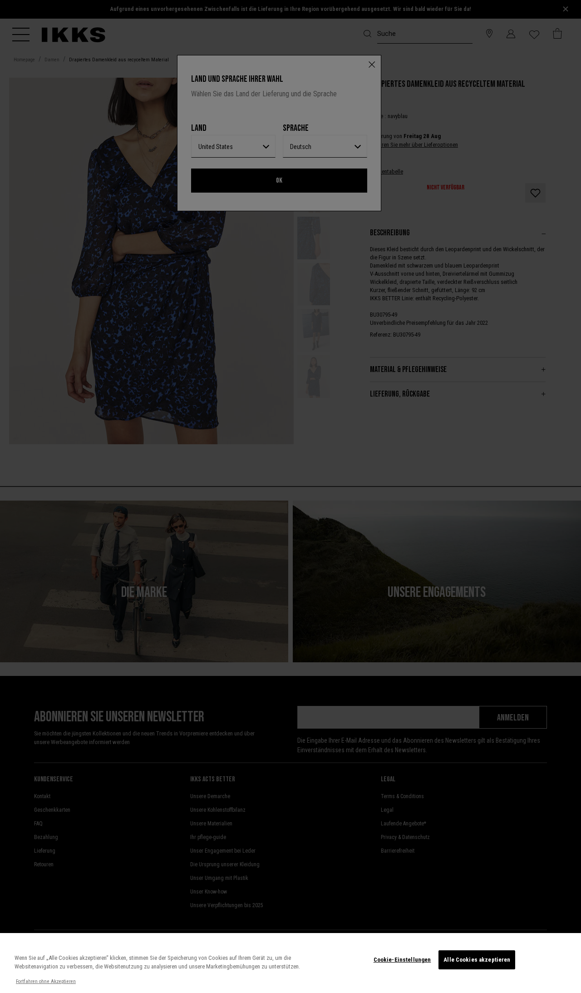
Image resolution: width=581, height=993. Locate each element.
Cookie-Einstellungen (402, 959)
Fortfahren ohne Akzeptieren (46, 981)
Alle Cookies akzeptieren (476, 959)
